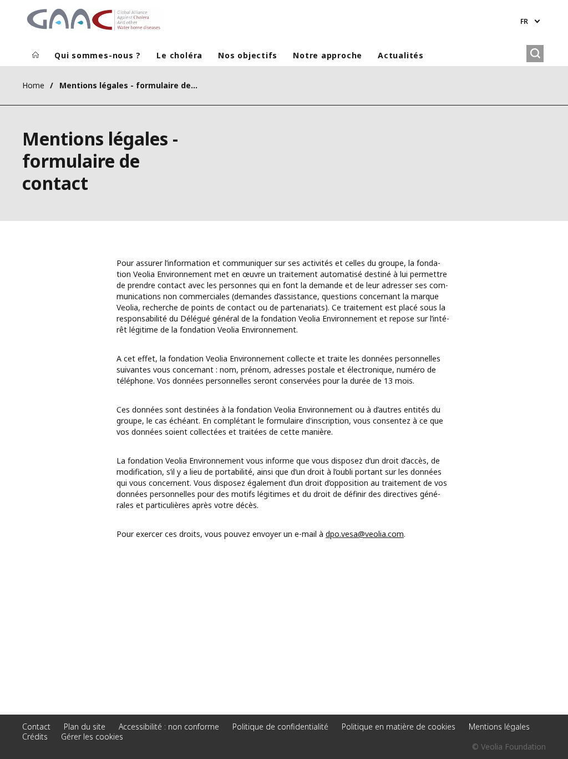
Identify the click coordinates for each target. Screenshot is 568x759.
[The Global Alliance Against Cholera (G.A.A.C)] (93, 20)
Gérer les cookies (92, 736)
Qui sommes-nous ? (97, 55)
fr (524, 21)
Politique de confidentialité (280, 726)
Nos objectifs (247, 55)
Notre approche (327, 55)
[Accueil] (35, 55)
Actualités (401, 55)
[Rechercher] (535, 53)
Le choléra (179, 55)
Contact (36, 726)
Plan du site (84, 726)
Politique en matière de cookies (398, 726)
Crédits (35, 736)
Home (33, 85)
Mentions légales (499, 726)
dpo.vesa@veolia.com (365, 534)
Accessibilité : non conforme (169, 726)
